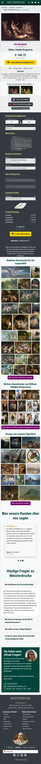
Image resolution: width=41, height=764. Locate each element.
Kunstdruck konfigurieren (22, 62)
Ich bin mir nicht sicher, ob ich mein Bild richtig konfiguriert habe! (20, 637)
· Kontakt (5, 714)
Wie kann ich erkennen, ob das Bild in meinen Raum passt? (19, 620)
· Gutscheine (25, 726)
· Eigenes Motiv (26, 714)
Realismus (19, 7)
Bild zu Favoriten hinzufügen (22, 104)
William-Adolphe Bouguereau (12, 10)
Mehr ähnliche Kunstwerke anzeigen (20, 377)
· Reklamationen (7, 726)
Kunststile (12, 7)
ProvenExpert (15, 552)
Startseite (4, 7)
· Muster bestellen (27, 729)
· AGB (4, 719)
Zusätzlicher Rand (9, 126)
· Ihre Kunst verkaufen (28, 717)
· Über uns (5, 729)
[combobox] (20, 128)
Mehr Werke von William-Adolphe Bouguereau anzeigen (20, 427)
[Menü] (2, 3)
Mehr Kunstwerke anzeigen (20, 503)
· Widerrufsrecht (7, 724)
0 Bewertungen (24, 108)
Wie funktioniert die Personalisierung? (19, 584)
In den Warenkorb (22, 234)
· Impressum (6, 717)
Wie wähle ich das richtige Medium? (18, 629)
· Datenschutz (6, 721)
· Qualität (24, 719)
